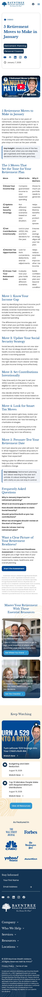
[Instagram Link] (20, 57)
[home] (13, 4)
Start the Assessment (14, 568)
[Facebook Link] (25, 57)
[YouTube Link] (5, 57)
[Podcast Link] (10, 57)
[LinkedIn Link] (15, 57)
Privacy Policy (8, 966)
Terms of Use (21, 966)
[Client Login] (33, 4)
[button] (38, 4)
